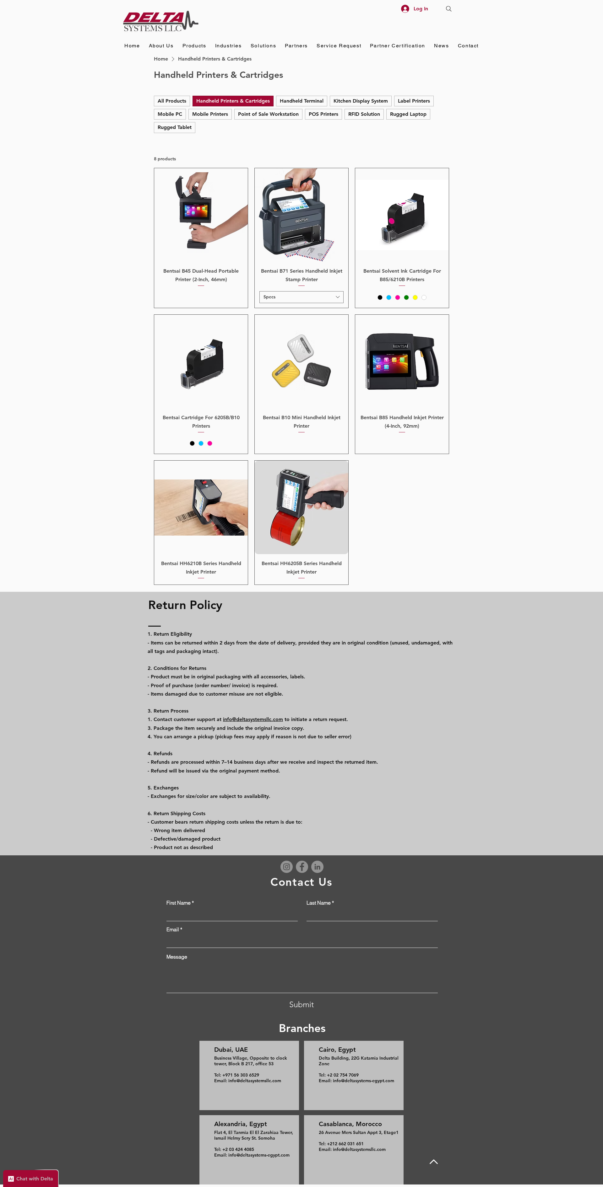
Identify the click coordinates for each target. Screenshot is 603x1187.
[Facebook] (302, 867)
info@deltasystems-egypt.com (259, 1155)
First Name (178, 902)
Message (176, 956)
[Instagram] (286, 867)
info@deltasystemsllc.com (253, 719)
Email (172, 929)
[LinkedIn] (317, 867)
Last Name (319, 902)
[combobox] (301, 297)
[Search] (448, 8)
